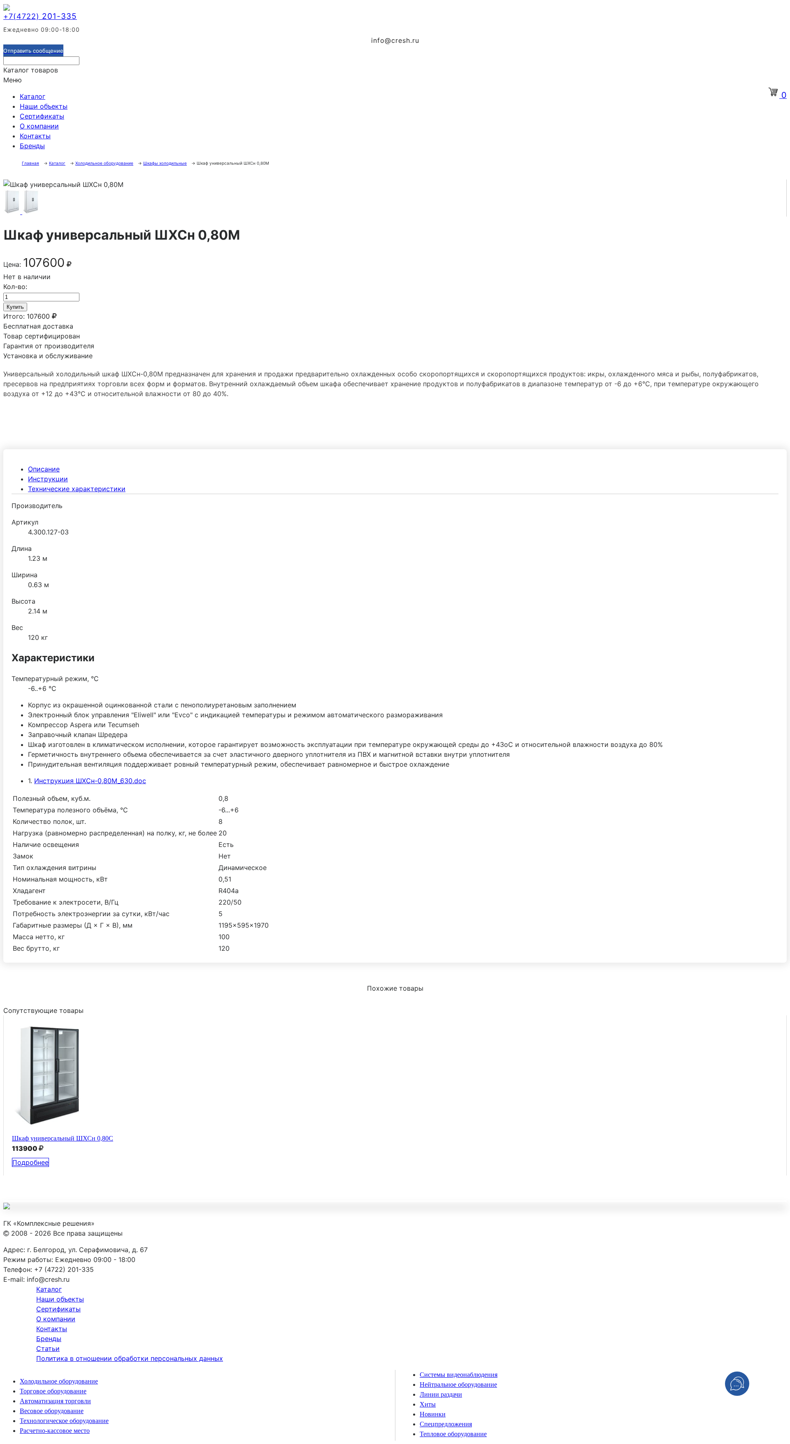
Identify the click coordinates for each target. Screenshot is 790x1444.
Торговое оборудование (53, 1391)
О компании (39, 126)
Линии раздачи (441, 1394)
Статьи (48, 1348)
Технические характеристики (76, 489)
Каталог (32, 96)
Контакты (35, 136)
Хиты (428, 1404)
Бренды (32, 146)
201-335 (40, 16)
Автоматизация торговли (55, 1400)
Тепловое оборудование (453, 1433)
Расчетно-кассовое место (55, 1430)
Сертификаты (42, 116)
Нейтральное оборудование (458, 1384)
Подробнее (30, 1162)
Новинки (433, 1414)
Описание (44, 469)
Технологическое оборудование (64, 1420)
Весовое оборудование (52, 1410)
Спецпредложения (446, 1424)
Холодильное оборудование (59, 1381)
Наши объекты (43, 106)
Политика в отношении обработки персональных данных (129, 1358)
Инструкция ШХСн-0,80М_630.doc (90, 781)
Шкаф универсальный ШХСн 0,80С (62, 1138)
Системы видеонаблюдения (458, 1374)
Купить (15, 307)
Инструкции (48, 479)
